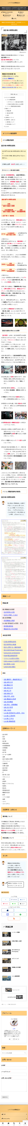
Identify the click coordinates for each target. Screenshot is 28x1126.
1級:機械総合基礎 (10, 699)
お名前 (3, 1065)
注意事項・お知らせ (10, 119)
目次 (12, 94)
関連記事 (9, 110)
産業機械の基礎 (9, 620)
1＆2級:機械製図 (9, 721)
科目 (8, 115)
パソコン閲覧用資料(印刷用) (14, 106)
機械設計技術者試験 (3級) (9, 87)
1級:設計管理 (10, 113)
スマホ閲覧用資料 (11, 99)
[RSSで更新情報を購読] (14, 918)
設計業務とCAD (9, 664)
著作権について (10, 122)
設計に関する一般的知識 (12, 647)
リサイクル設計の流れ (11, 658)
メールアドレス (6, 1071)
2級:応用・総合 (9, 696)
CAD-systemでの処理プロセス (14, 661)
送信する (4, 1097)
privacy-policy (6, 1118)
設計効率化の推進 (10, 644)
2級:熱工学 (7, 690)
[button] (22, 903)
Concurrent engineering (12, 653)
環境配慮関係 (8, 626)
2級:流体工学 (8, 688)
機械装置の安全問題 (11, 629)
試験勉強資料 (6, 892)
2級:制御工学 (8, 693)
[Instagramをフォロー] (7, 914)
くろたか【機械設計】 (8, 78)
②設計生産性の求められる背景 (15, 104)
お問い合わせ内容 (6, 1078)
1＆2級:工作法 (9, 718)
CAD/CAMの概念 (9, 667)
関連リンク (8, 108)
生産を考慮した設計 (11, 615)
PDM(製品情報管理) (11, 655)
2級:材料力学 (8, 682)
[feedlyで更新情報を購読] (20, 914)
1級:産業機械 (8, 702)
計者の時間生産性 (10, 642)
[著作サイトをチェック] (7, 910)
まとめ (7, 126)
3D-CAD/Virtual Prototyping (13, 650)
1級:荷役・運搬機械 (11, 704)
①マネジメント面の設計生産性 (15, 102)
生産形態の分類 (9, 612)
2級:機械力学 (8, 685)
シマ (14, 1028)
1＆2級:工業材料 (9, 716)
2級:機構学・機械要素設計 (13, 679)
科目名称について (11, 124)
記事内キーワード (9, 117)
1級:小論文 (7, 710)
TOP (4, 1114)
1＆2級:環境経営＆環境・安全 (14, 713)
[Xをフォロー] (20, 910)
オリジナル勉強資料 (10, 97)
